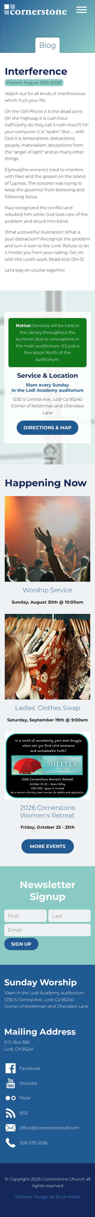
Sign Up (21, 944)
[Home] (35, 9)
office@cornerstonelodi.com (49, 1127)
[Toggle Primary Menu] (81, 9)
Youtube (28, 1083)
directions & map (47, 427)
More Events (47, 846)
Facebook (30, 1068)
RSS (24, 1113)
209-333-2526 (34, 1142)
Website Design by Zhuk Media (47, 1196)
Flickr (25, 1098)
